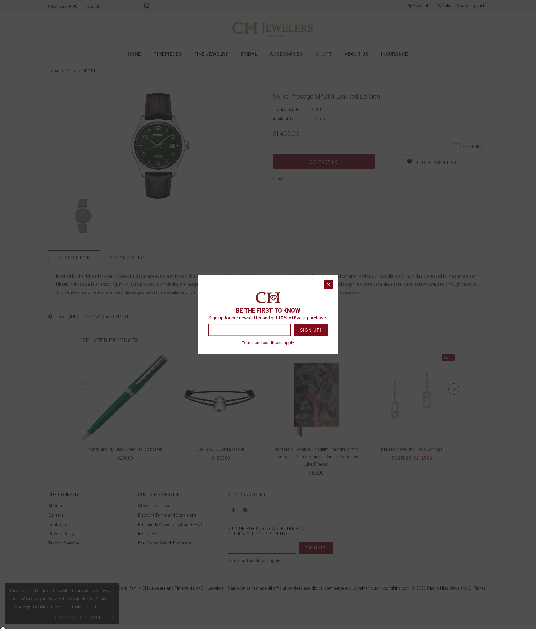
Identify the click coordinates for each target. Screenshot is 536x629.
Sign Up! (310, 329)
